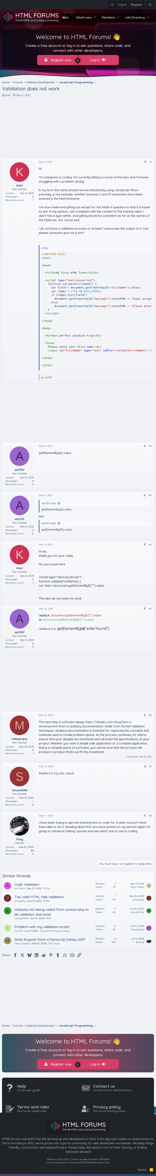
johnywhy (20, 900)
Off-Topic (54, 943)
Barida (140, 942)
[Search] (150, 4)
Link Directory (135, 17)
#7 (150, 766)
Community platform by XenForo (78, 1162)
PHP (48, 918)
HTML (46, 888)
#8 (150, 815)
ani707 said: (48, 503)
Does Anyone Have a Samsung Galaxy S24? (49, 939)
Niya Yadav (137, 886)
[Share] (145, 162)
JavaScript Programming (54, 930)
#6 (150, 715)
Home (142, 1170)
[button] (95, 17)
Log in (95, 60)
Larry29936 (21, 918)
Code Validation (26, 884)
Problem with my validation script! (41, 927)
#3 (150, 495)
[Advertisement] (78, 127)
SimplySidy (137, 929)
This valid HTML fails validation (39, 897)
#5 (150, 608)
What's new (84, 17)
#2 (150, 445)
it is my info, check (61, 773)
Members (108, 17)
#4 (150, 544)
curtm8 (18, 930)
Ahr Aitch (19, 888)
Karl (7, 95)
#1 (150, 161)
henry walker (22, 943)
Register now (61, 60)
